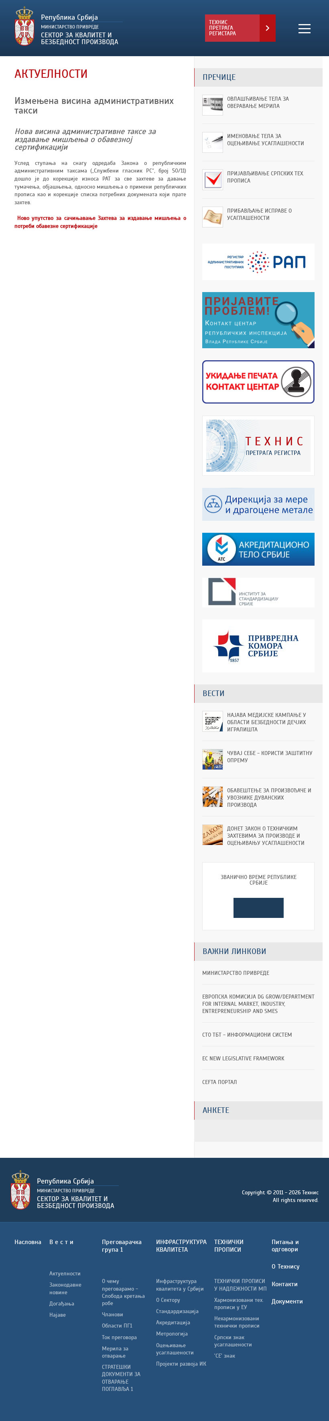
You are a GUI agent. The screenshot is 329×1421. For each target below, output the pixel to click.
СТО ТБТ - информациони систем (247, 1034)
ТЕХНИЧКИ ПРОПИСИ (229, 1246)
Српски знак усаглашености (233, 1341)
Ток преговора (119, 1337)
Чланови (112, 1314)
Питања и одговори (285, 1245)
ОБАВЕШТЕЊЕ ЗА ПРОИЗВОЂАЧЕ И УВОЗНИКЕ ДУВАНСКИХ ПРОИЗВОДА (269, 797)
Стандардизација (177, 1311)
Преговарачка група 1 (122, 1246)
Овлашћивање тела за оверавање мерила (258, 102)
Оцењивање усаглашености (175, 1349)
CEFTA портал (219, 1082)
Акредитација (173, 1322)
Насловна (27, 1242)
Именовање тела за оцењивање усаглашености (265, 140)
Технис (89, 26)
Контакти (285, 1284)
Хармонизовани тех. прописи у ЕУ (239, 1304)
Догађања (61, 1303)
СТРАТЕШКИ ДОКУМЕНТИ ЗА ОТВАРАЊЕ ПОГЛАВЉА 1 (121, 1378)
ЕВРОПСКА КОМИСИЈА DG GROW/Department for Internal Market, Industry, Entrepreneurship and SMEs (258, 1004)
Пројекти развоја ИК (181, 1363)
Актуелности (65, 1273)
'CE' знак (224, 1355)
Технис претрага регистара (222, 28)
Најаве (57, 1314)
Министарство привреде (235, 973)
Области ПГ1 (117, 1325)
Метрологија (172, 1333)
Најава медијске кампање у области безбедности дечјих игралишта (266, 722)
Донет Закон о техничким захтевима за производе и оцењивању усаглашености (266, 836)
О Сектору (168, 1300)
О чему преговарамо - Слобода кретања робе (123, 1292)
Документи (287, 1301)
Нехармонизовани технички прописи (237, 1322)
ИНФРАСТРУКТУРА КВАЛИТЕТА (181, 1246)
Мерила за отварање (115, 1352)
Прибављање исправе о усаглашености (259, 214)
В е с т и (61, 1242)
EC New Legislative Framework (243, 1058)
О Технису (286, 1266)
